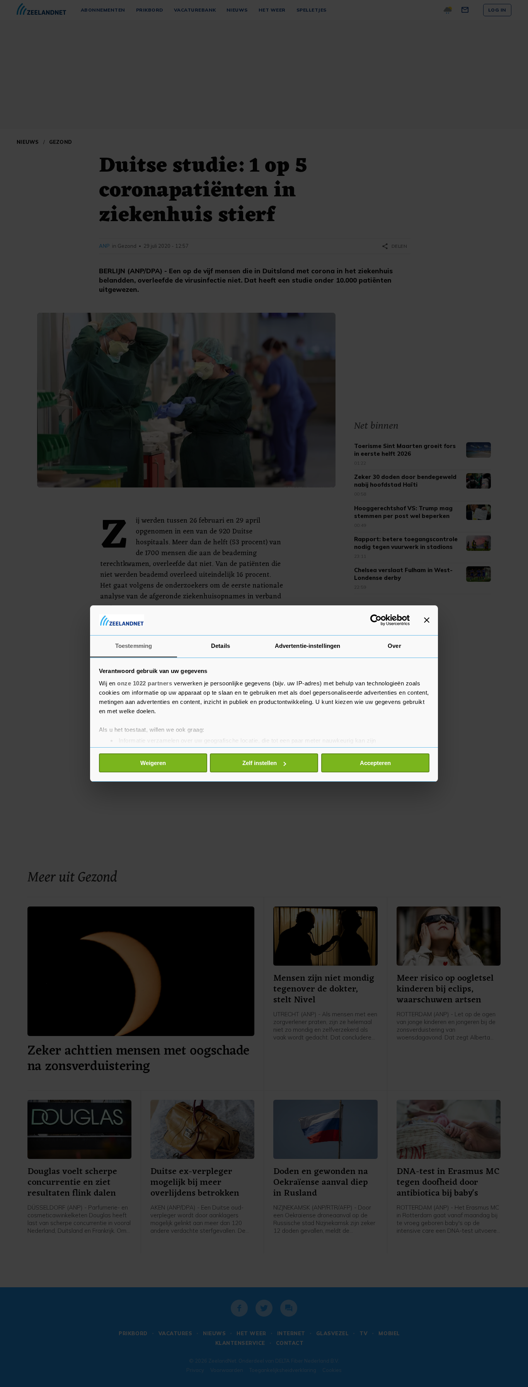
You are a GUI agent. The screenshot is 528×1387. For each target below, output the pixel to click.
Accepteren (375, 763)
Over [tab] (394, 645)
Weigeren (153, 763)
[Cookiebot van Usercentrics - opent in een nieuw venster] (376, 620)
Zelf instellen (259, 763)
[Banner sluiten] (426, 620)
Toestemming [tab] (133, 645)
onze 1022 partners (144, 683)
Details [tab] (220, 645)
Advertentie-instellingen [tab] (307, 645)
